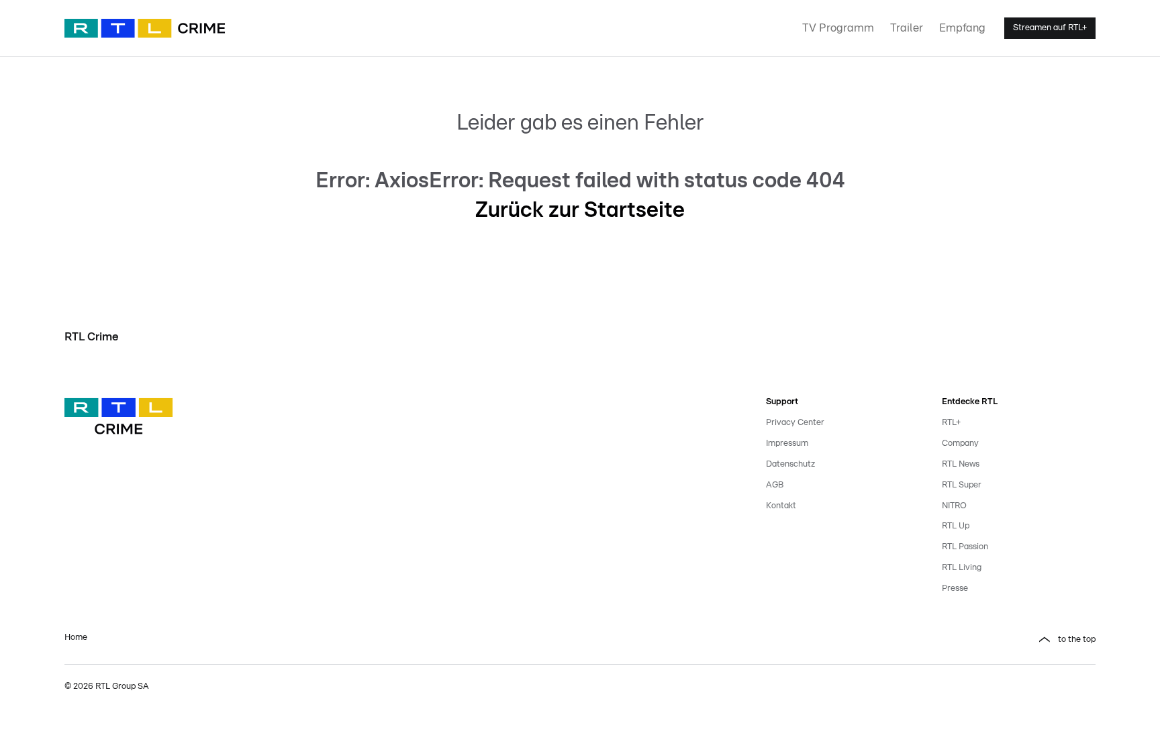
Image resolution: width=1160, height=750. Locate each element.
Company (960, 443)
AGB (774, 485)
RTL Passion (965, 547)
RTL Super (961, 485)
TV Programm (838, 28)
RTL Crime (91, 336)
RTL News (960, 464)
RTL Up (955, 526)
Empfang (962, 28)
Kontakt (781, 506)
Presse (955, 588)
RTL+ (951, 422)
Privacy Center (795, 422)
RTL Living (961, 567)
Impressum (787, 443)
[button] (843, 640)
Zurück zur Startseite (580, 210)
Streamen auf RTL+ (1050, 28)
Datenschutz (790, 464)
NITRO (954, 506)
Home (75, 637)
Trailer (906, 28)
